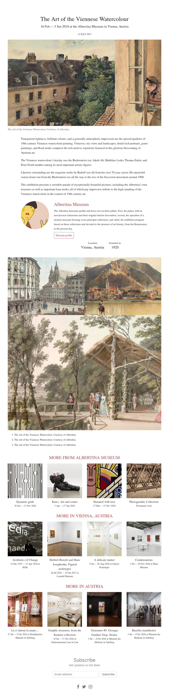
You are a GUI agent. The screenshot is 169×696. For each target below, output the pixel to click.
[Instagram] (90, 686)
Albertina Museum (71, 204)
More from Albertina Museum (84, 457)
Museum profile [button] (64, 235)
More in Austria (84, 586)
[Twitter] (84, 686)
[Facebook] (78, 686)
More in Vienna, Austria (84, 515)
